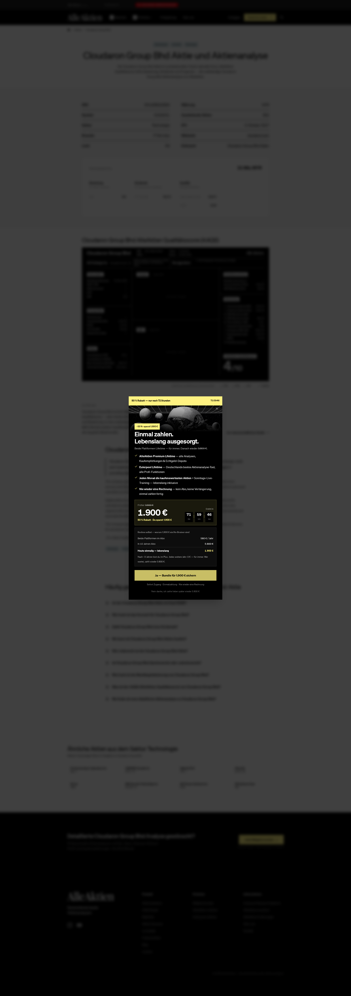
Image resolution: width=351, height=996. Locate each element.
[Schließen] (217, 408)
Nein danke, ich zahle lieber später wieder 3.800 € (175, 591)
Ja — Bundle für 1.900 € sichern (175, 575)
